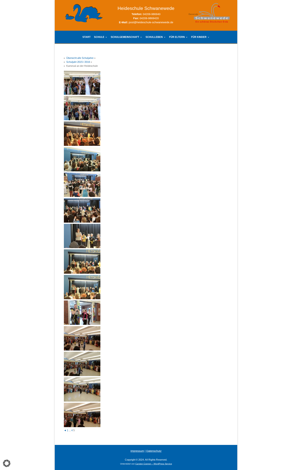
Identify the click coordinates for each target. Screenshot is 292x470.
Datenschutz (154, 451)
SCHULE (99, 37)
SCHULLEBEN (154, 37)
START (86, 37)
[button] (6, 463)
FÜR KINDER (199, 37)
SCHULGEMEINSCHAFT (125, 37)
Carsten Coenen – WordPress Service (153, 464)
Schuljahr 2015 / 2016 (78, 62)
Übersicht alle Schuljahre (80, 58)
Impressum (137, 451)
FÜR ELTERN (177, 37)
